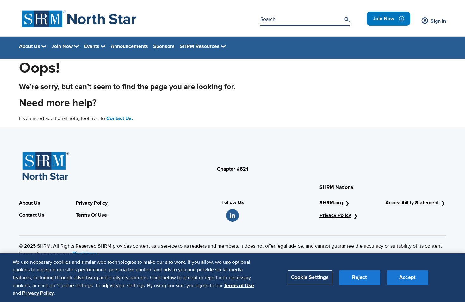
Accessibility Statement (412, 203)
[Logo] (79, 19)
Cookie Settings (310, 277)
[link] (388, 19)
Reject (359, 277)
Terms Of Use (91, 215)
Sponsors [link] (164, 46)
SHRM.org (331, 203)
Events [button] (91, 46)
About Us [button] (29, 46)
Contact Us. (119, 118)
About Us (29, 203)
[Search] (347, 19)
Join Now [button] (62, 46)
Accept (407, 277)
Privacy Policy (92, 203)
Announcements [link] (129, 46)
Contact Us (31, 215)
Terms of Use (239, 285)
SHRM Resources (200, 46)
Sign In (438, 21)
